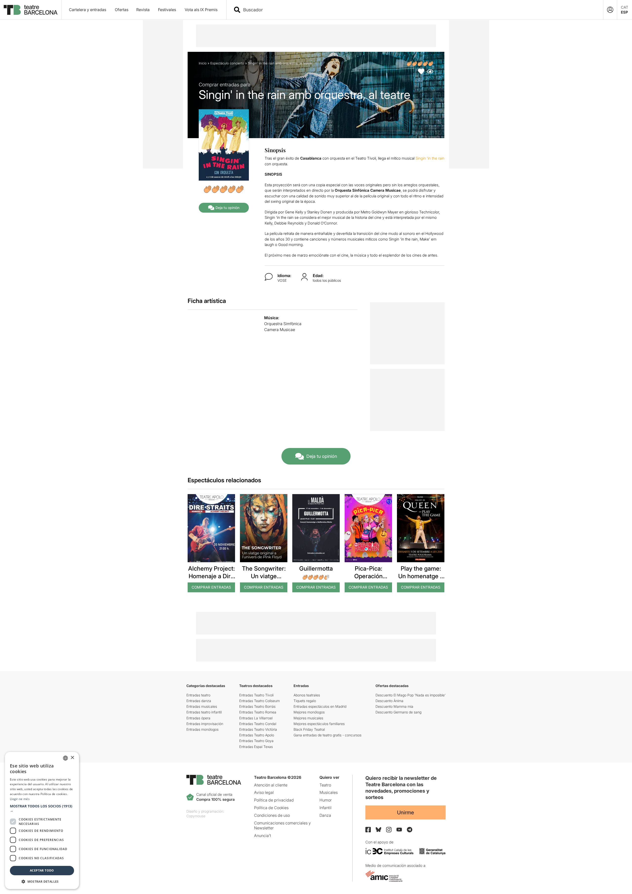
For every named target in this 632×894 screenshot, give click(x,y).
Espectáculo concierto (227, 63)
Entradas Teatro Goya (256, 741)
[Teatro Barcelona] (31, 10)
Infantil (325, 807)
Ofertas (121, 9)
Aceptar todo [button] (42, 870)
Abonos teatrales (307, 695)
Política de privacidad (274, 800)
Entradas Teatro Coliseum (259, 701)
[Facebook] (368, 829)
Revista (143, 9)
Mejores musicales (308, 718)
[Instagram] (389, 829)
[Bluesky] (378, 829)
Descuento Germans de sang (398, 712)
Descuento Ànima (389, 701)
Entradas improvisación (204, 724)
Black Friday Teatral (309, 729)
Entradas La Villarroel (256, 718)
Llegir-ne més (20, 799)
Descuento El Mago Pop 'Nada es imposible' (410, 695)
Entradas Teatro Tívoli (256, 695)
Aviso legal (264, 792)
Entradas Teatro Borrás (257, 706)
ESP (624, 12)
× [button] (72, 758)
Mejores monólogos (309, 712)
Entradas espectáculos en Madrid (320, 706)
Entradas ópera (198, 718)
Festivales (167, 9)
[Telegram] (409, 829)
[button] (42, 808)
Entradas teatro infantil (204, 712)
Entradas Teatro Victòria (258, 729)
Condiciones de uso (272, 815)
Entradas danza (198, 701)
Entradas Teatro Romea (257, 712)
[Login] (610, 10)
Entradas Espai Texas (256, 747)
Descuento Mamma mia (394, 706)
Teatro (325, 784)
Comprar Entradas (211, 587)
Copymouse (195, 816)
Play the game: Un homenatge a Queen (420, 576)
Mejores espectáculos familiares (319, 724)
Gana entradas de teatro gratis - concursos (327, 735)
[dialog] (42, 820)
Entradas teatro (198, 695)
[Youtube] (399, 829)
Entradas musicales (201, 706)
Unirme (405, 812)
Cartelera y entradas (87, 9)
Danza (325, 815)
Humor (325, 800)
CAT (624, 7)
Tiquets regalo (305, 701)
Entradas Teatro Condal (257, 724)
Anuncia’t (262, 835)
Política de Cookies (271, 807)
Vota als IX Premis (201, 9)
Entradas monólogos (202, 729)
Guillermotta (316, 568)
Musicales (328, 792)
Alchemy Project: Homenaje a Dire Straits (211, 576)
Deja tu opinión (227, 207)
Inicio (203, 63)
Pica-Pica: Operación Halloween (368, 576)
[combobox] (419, 10)
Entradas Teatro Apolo (256, 735)
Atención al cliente (270, 784)
